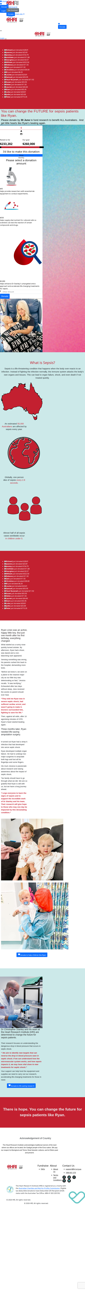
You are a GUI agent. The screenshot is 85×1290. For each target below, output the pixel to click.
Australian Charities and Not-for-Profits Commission (39, 1188)
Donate (11, 14)
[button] (20, 180)
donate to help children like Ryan (32, 954)
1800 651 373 (71, 1172)
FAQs (43, 1169)
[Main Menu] (1, 30)
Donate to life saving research (21, 1085)
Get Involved (13, 10)
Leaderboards (11, 7)
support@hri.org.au (73, 1169)
